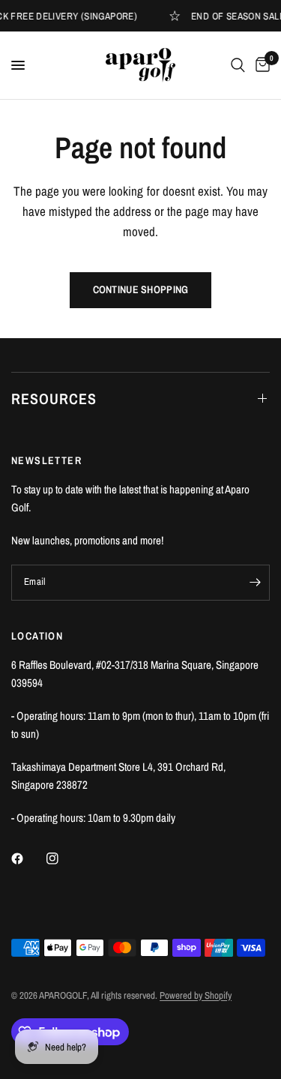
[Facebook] (27, 858)
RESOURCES (54, 398)
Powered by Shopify (196, 995)
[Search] (238, 65)
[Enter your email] (255, 583)
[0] (260, 65)
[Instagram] (62, 858)
